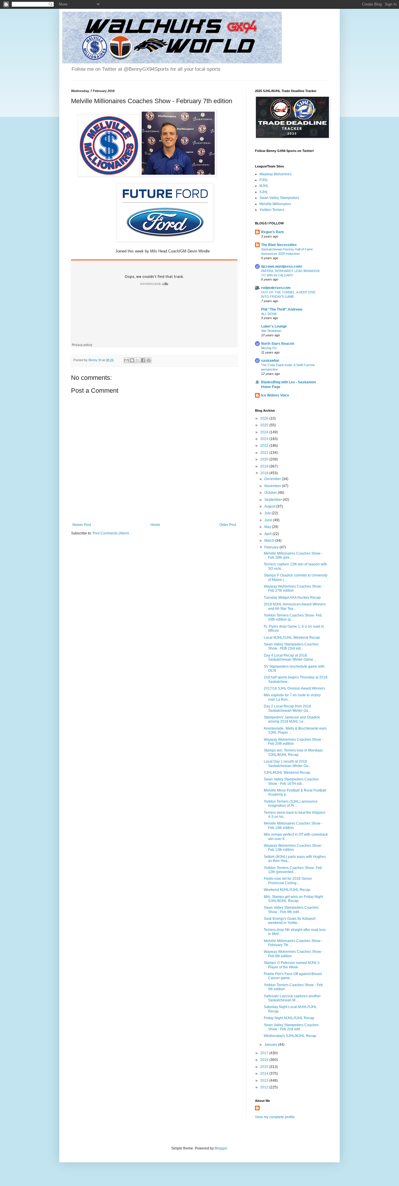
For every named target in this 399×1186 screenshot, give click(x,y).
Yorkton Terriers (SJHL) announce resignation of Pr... (291, 803)
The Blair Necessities (279, 245)
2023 (264, 439)
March (269, 541)
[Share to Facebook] (143, 360)
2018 (264, 473)
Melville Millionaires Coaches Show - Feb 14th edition (293, 825)
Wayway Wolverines (275, 174)
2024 (264, 432)
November (273, 486)
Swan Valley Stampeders (279, 198)
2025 (264, 425)
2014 (264, 1073)
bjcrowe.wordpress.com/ (281, 266)
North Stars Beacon (277, 344)
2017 (264, 1053)
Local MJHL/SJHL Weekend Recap (292, 638)
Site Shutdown (271, 331)
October (271, 493)
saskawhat (270, 361)
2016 (264, 1060)
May (268, 527)
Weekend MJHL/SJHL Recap (287, 890)
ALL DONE (269, 314)
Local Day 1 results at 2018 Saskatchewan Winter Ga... (287, 763)
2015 (264, 1067)
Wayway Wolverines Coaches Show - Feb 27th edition (293, 588)
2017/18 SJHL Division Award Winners (294, 688)
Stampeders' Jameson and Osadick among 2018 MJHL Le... (292, 719)
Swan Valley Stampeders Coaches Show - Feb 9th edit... (291, 909)
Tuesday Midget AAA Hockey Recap (292, 597)
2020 (264, 459)
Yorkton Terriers (271, 210)
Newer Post (81, 525)
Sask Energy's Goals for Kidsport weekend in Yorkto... (289, 921)
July (268, 513)
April (268, 534)
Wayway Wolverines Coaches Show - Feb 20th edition (293, 741)
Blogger (221, 1148)
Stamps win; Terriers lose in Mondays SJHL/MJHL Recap (293, 752)
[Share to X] (137, 360)
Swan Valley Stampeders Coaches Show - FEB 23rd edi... (291, 646)
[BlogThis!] (132, 360)
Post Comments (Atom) (111, 533)
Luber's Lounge (274, 326)
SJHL (263, 192)
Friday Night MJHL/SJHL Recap (289, 1018)
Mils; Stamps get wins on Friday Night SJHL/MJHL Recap (293, 899)
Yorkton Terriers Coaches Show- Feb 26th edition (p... (293, 617)
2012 (264, 1087)
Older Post (227, 525)
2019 (264, 466)
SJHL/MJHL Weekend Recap (287, 773)
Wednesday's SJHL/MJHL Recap (290, 1036)
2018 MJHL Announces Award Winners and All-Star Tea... (295, 606)
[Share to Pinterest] (149, 360)
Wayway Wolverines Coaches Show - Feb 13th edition (293, 848)
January (271, 1045)
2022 (264, 446)
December (273, 479)
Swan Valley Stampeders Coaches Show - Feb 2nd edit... (291, 1027)
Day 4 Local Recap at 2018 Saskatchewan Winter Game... (290, 657)
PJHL (263, 180)
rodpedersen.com (276, 288)
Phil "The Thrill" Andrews (282, 309)
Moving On (269, 348)
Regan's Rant (272, 232)
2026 (264, 418)
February (272, 547)
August (270, 506)
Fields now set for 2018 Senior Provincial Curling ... (288, 881)
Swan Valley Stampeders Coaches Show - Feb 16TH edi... (291, 781)
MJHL (264, 186)
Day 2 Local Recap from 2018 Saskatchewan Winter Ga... (287, 708)
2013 (264, 1080)
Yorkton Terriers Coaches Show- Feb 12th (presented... (293, 870)
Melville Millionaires (275, 204)
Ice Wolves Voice (275, 395)
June (268, 520)
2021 (264, 453)
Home (155, 525)
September (273, 500)
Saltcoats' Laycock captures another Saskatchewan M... (292, 998)
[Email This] (126, 360)
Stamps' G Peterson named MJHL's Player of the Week (292, 965)
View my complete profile (275, 1117)
